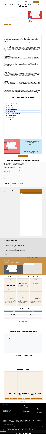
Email (29, 15)
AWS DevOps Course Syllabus (26, 411)
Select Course (6, 147)
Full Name (29, 11)
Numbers (29, 13)
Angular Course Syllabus (25, 406)
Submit (30, 18)
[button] (22, 100)
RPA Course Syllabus (25, 407)
